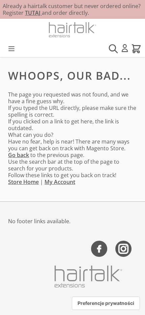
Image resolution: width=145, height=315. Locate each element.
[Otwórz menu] (11, 49)
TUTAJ (33, 12)
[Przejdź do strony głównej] (72, 30)
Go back (18, 155)
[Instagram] (123, 249)
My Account (60, 182)
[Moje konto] (124, 48)
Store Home (23, 182)
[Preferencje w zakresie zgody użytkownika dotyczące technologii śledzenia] (106, 303)
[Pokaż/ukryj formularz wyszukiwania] (113, 48)
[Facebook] (99, 249)
